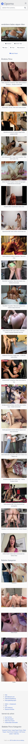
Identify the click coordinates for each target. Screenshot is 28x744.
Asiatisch (9, 43)
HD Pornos (22, 732)
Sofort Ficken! (14, 53)
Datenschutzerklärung (10, 698)
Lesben (11, 734)
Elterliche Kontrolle (9, 709)
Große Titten (19, 43)
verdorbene (22, 47)
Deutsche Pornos (6, 730)
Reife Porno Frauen (9, 720)
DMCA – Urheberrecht (10, 704)
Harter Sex (16, 734)
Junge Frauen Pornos (17, 730)
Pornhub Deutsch (9, 719)
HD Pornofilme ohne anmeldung (17, 740)
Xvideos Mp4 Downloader (11, 722)
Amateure (16, 732)
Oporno (9, 3)
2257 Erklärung (8, 707)
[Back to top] (25, 741)
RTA (6, 706)
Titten (13, 47)
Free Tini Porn (8, 717)
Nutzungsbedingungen (10, 700)
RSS (6, 695)
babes (5, 47)
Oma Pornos (10, 732)
